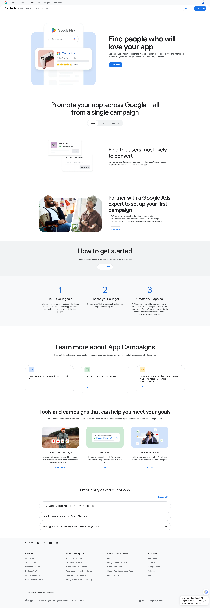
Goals (20, 8)
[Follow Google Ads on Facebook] (56, 542)
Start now (200, 8)
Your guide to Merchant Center (79, 571)
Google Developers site (117, 562)
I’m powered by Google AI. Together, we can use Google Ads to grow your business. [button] (194, 600)
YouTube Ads (30, 562)
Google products (60, 601)
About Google (45, 601)
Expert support (47, 8)
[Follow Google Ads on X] (44, 542)
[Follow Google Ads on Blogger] (38, 542)
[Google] (29, 600)
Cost (38, 8)
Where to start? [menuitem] (18, 3)
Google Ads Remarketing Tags (120, 571)
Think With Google (74, 562)
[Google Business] (6, 2)
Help (144, 601)
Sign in (187, 8)
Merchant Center (32, 567)
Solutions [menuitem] (30, 3)
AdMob (151, 575)
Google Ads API (113, 575)
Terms (81, 601)
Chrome (151, 562)
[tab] (92, 123)
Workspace (152, 558)
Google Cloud (154, 567)
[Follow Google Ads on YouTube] (50, 542)
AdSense (151, 571)
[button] (105, 506)
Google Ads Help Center (76, 567)
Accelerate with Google (76, 558)
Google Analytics (32, 575)
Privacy (73, 601)
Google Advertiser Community (79, 580)
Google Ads (30, 558)
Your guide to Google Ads (77, 575)
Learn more (60, 467)
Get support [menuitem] (57, 3)
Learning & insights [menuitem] (43, 3)
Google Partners (114, 558)
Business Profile (31, 571)
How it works (29, 8)
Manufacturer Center (34, 580)
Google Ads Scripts (115, 567)
